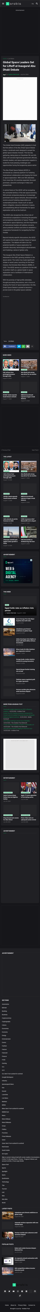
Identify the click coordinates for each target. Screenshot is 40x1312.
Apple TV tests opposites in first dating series (28, 796)
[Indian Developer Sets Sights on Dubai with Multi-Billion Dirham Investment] (9, 642)
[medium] (26, 1291)
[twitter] (9, 1291)
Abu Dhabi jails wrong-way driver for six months (28, 373)
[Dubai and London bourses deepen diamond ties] (7, 1251)
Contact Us (31, 1305)
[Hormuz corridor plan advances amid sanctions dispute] (9, 692)
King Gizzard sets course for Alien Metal (11, 819)
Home (5, 58)
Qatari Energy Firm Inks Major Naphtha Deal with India (25, 620)
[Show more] (32, 346)
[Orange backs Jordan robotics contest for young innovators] (9, 662)
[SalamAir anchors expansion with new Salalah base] (7, 1225)
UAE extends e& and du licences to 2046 (10, 520)
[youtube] (13, 1291)
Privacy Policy (22, 1305)
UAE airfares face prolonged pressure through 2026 (9, 374)
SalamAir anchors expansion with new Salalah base (26, 1223)
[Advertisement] (20, 33)
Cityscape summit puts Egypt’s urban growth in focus (10, 541)
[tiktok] (20, 1295)
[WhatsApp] (23, 346)
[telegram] (22, 1291)
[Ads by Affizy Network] (31, 560)
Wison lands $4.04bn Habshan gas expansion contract (25, 650)
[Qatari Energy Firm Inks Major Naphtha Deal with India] (9, 622)
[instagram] (18, 1291)
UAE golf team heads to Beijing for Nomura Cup (17, 728)
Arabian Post (26, 1308)
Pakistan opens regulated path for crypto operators (25, 680)
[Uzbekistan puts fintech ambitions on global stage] (9, 632)
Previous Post (6, 450)
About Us (13, 1305)
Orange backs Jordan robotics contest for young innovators (25, 660)
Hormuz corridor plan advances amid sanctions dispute (25, 690)
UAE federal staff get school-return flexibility (16, 721)
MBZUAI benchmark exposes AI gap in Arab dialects (28, 396)
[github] (35, 1291)
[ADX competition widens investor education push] (7, 1271)
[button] (3, 3)
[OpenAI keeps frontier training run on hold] (9, 672)
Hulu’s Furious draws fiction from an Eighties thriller (10, 797)
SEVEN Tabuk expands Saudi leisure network (10, 396)
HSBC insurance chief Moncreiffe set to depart (28, 520)
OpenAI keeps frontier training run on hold (25, 670)
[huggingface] (30, 1291)
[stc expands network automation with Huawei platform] (7, 1261)
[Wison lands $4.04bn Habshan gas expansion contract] (9, 652)
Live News (11, 58)
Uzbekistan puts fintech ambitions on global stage (24, 630)
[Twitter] (19, 346)
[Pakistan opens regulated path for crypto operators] (9, 682)
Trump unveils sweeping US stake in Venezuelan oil (18, 724)
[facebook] (5, 1291)
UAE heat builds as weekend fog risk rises (28, 540)
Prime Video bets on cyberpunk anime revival (28, 819)
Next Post (35, 450)
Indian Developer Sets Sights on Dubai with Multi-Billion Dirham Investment (26, 640)
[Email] (28, 346)
